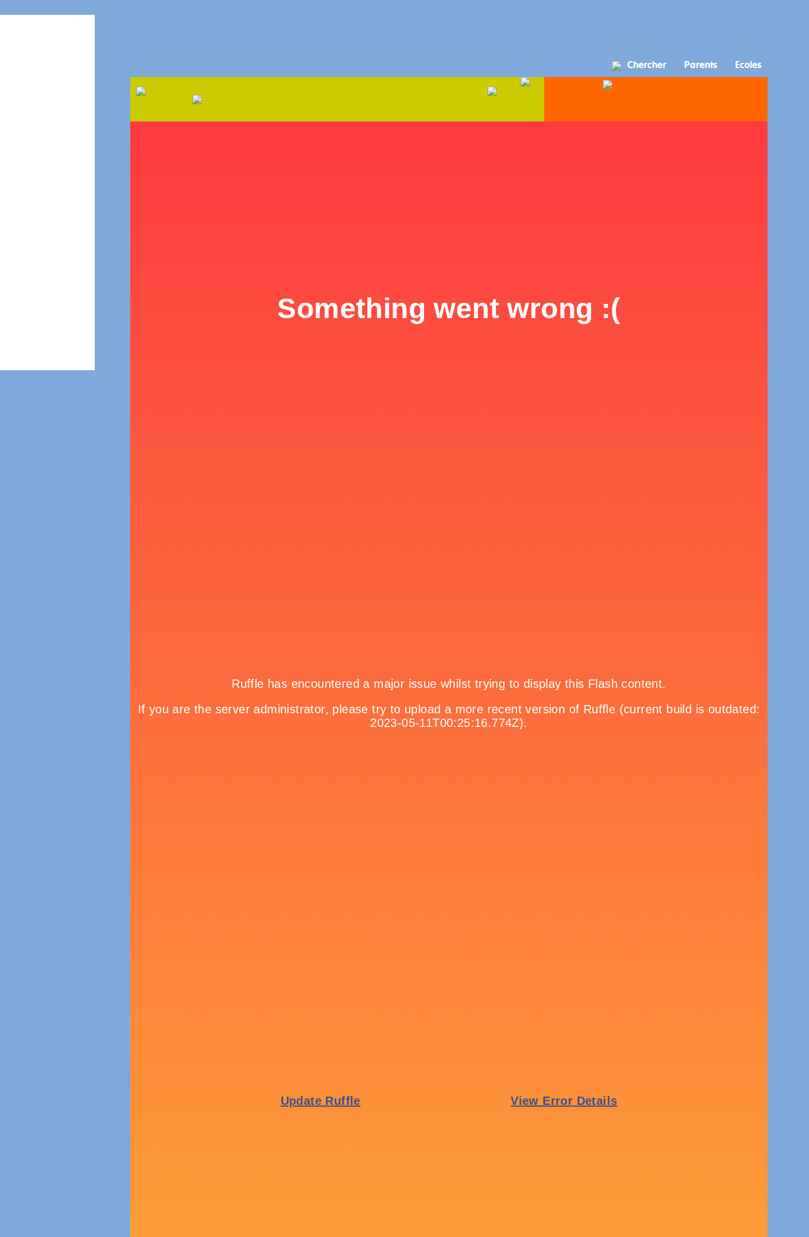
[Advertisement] (404, 26)
